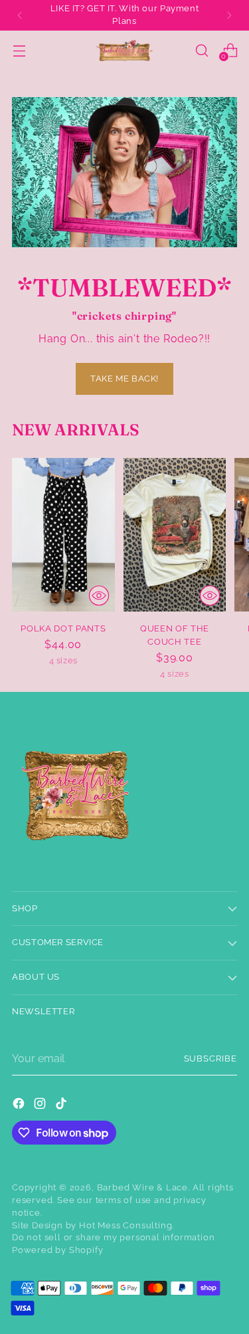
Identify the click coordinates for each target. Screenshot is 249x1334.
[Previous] (20, 15)
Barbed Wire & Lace (143, 1187)
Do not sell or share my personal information (113, 1237)
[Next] (229, 15)
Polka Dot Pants (63, 628)
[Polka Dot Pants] (63, 535)
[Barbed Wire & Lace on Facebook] (20, 1106)
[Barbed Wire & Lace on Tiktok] (62, 1106)
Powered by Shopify (58, 1250)
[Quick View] (99, 595)
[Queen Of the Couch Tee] (175, 535)
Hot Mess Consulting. (126, 1225)
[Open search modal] (201, 50)
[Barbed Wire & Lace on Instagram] (41, 1106)
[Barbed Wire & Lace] (125, 50)
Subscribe (210, 1058)
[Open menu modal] (19, 50)
